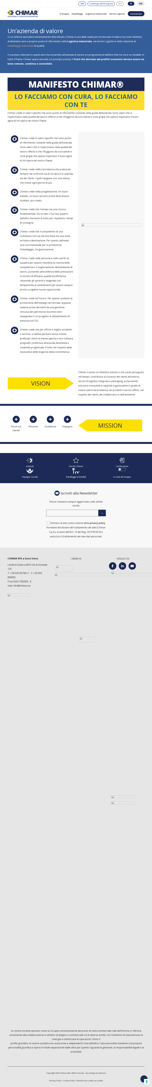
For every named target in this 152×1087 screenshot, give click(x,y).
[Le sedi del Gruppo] (122, 473)
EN (140, 3)
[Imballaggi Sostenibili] (76, 473)
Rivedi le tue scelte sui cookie (90, 1080)
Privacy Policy (55, 1080)
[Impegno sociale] (30, 473)
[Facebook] (112, 566)
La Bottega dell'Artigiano (101, 3)
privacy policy (97, 523)
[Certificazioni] (122, 463)
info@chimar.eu (22, 585)
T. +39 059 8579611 (19, 573)
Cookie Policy (69, 1080)
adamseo (102, 1073)
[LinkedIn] (122, 566)
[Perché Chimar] (76, 463)
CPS (120, 3)
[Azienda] (30, 463)
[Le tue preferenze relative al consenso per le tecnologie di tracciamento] (147, 1082)
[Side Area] (144, 1079)
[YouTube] (132, 566)
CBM (82, 3)
